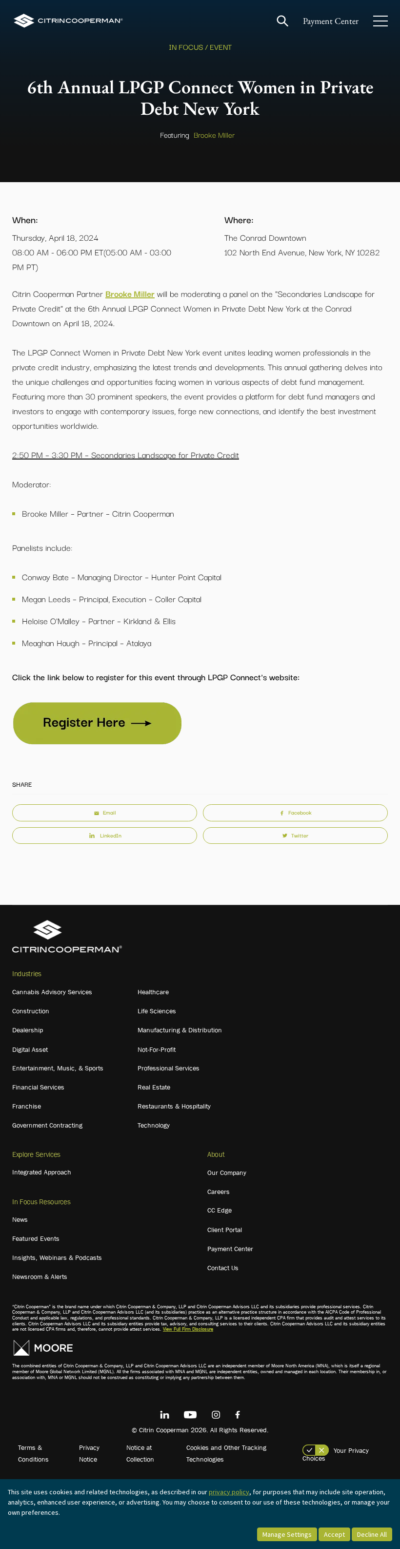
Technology (154, 1125)
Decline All (372, 1534)
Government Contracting (47, 1125)
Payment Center (331, 20)
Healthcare (153, 992)
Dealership (27, 1030)
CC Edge (219, 1210)
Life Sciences (157, 1011)
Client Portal (224, 1230)
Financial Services (38, 1087)
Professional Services (169, 1068)
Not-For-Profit (157, 1049)
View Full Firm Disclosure (188, 1329)
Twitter (299, 835)
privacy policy (229, 1491)
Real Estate (154, 1087)
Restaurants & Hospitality (174, 1106)
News (20, 1219)
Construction (30, 1011)
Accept (334, 1534)
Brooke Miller (214, 134)
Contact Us (223, 1268)
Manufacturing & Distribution (180, 1030)
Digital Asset (30, 1049)
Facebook (300, 812)
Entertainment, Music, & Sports (57, 1068)
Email (109, 812)
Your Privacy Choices (335, 1454)
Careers (218, 1191)
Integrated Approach (41, 1172)
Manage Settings (287, 1534)
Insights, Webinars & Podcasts (57, 1257)
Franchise (26, 1106)
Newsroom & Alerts (39, 1276)
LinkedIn (110, 835)
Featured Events (36, 1238)
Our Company (226, 1172)
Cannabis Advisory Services (52, 992)
